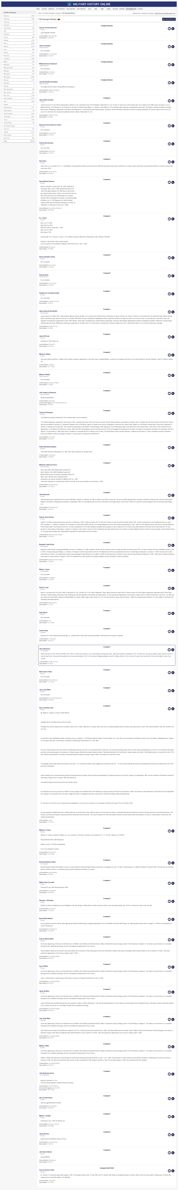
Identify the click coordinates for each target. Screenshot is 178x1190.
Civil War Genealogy (49, 13)
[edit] (172, 28)
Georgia (58, 13)
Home (40, 13)
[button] (86, 28)
